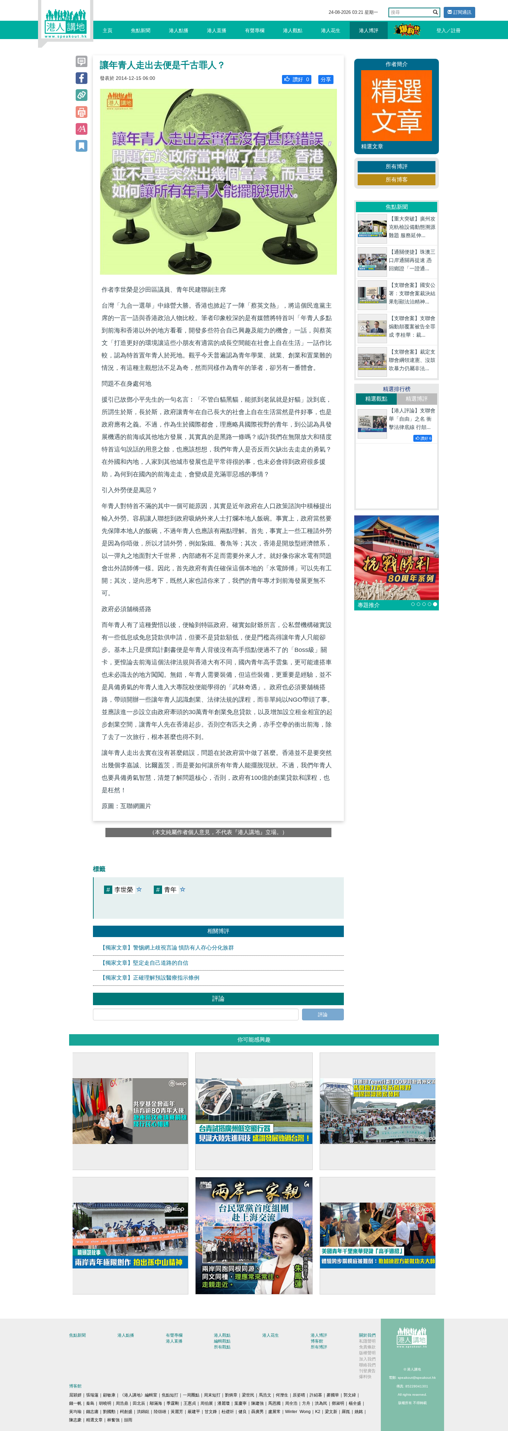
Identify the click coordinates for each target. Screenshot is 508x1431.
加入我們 (367, 1359)
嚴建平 (194, 1411)
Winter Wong (298, 1411)
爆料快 (365, 1376)
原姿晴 (299, 1395)
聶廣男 (257, 1411)
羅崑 (346, 1411)
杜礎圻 (228, 1411)
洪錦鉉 (143, 1411)
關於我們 (367, 1335)
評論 (323, 1014)
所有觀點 (222, 1347)
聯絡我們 (367, 1365)
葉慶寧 (240, 1403)
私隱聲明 (367, 1341)
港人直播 (216, 30)
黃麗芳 (177, 1411)
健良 (242, 1411)
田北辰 (139, 1403)
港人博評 (368, 30)
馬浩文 (265, 1395)
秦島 (90, 1403)
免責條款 (367, 1347)
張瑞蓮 (92, 1395)
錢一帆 (75, 1403)
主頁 (107, 30)
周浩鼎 (122, 1403)
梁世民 (248, 1395)
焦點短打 (170, 1395)
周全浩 (291, 1403)
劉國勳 (109, 1411)
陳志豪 (75, 1420)
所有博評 (397, 166)
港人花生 (330, 30)
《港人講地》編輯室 (138, 1395)
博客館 (317, 1341)
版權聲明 (367, 1352)
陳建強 (257, 1403)
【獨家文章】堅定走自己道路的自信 (144, 963)
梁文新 (331, 1411)
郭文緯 (350, 1395)
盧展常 (274, 1411)
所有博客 (397, 180)
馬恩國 (274, 1403)
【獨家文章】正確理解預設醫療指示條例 (149, 978)
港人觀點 (292, 30)
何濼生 (282, 1395)
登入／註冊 (448, 30)
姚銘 (359, 1411)
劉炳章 (231, 1395)
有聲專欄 (254, 30)
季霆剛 (173, 1403)
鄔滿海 (156, 1403)
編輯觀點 (222, 1341)
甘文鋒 (211, 1411)
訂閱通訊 (461, 12)
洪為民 (321, 1403)
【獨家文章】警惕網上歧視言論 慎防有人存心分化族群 (167, 948)
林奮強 (113, 1420)
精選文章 (94, 1420)
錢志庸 (92, 1411)
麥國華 (333, 1395)
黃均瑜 (75, 1411)
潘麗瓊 (223, 1403)
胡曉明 (105, 1403)
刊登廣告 (367, 1370)
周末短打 (212, 1395)
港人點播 (178, 30)
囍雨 (128, 1420)
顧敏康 (109, 1395)
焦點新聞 (140, 30)
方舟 (306, 1403)
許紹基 (316, 1395)
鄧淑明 (338, 1403)
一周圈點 (191, 1395)
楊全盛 (355, 1403)
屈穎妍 (75, 1395)
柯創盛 (126, 1411)
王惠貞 (190, 1403)
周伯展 (206, 1403)
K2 (317, 1411)
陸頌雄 (160, 1411)
